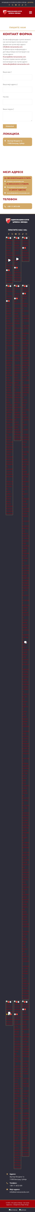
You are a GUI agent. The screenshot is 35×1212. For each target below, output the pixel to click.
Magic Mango (25, 1205)
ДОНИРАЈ (30, 2)
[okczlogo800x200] (12, 11)
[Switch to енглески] (13, 1209)
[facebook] (9, 5)
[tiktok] (22, 5)
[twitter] (12, 5)
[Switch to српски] (22, 1209)
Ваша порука (8, 109)
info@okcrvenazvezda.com (12, 47)
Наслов (5, 97)
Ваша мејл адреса (10, 84)
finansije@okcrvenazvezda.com (14, 57)
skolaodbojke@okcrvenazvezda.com (16, 64)
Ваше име (7, 72)
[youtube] (16, 5)
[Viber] (25, 5)
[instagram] (19, 5)
